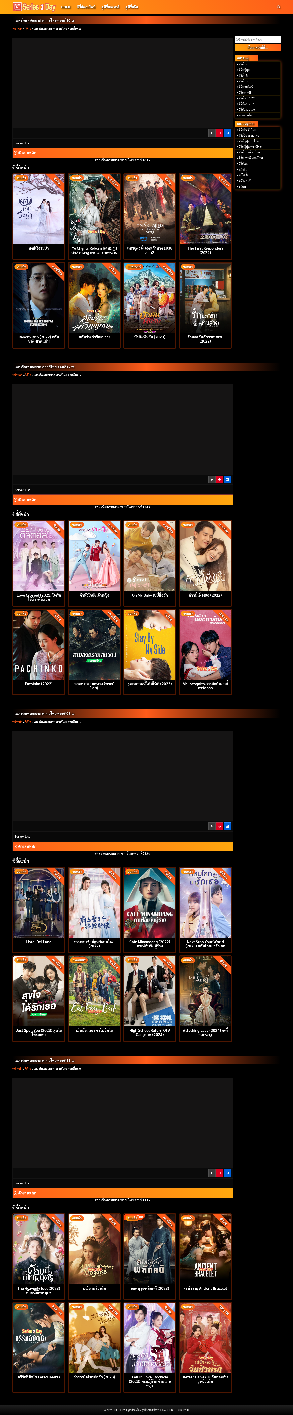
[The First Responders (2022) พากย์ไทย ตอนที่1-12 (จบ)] (205, 209)
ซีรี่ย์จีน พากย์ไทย (249, 135)
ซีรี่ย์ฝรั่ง (243, 75)
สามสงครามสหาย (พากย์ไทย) (94, 685)
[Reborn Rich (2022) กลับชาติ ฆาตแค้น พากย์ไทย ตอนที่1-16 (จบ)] (38, 297)
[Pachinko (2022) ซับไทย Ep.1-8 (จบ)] (38, 644)
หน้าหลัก (17, 28)
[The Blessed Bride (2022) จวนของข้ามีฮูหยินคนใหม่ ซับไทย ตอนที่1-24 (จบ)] (94, 902)
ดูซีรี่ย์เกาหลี (110, 7)
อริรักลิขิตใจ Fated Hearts (39, 1376)
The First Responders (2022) (205, 250)
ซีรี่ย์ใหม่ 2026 (247, 109)
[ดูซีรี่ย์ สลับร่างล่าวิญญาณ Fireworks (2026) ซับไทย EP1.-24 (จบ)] (94, 297)
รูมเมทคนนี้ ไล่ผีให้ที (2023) (150, 683)
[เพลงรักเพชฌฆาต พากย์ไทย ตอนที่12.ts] (220, 1173)
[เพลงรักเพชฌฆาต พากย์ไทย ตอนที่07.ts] (212, 826)
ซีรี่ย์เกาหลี (245, 92)
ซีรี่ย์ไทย (243, 163)
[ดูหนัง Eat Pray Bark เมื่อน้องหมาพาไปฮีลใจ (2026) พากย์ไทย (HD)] (94, 991)
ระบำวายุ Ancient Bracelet (205, 1288)
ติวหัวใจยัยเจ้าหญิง (94, 594)
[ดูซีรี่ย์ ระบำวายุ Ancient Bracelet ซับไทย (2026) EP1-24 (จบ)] (205, 1249)
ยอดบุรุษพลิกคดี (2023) (150, 1288)
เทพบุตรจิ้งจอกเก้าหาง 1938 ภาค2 (149, 250)
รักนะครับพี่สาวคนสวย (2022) (205, 338)
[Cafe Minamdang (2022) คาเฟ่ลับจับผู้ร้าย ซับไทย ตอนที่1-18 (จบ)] (149, 902)
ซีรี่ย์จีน (243, 64)
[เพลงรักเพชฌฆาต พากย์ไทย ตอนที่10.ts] (212, 1173)
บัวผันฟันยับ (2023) (149, 336)
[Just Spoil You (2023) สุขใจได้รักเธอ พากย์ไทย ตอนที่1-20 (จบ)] (38, 991)
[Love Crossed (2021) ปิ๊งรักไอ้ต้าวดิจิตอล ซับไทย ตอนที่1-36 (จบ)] (38, 555)
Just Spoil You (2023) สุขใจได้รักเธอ (39, 1032)
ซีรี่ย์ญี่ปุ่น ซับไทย (249, 141)
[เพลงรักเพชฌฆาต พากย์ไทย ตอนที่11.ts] (220, 133)
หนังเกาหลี (245, 180)
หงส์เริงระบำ (39, 247)
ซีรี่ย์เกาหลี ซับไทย (249, 152)
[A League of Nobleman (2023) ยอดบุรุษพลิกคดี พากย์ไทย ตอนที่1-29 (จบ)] (149, 1249)
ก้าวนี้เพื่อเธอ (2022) (205, 594)
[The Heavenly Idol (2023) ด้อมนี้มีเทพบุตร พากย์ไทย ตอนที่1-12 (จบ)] (38, 1249)
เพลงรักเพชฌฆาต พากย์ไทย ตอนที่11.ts (44, 1060)
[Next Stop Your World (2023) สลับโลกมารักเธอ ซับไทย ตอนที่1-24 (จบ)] (205, 902)
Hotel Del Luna (38, 941)
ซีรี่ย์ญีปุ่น (244, 70)
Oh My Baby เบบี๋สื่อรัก (150, 594)
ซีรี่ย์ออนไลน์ (86, 7)
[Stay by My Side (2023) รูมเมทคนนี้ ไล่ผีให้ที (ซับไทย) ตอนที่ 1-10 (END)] (149, 644)
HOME (66, 7)
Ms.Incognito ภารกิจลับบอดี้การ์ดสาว (205, 685)
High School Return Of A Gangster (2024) (149, 1032)
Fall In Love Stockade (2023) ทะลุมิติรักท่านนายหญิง (150, 1381)
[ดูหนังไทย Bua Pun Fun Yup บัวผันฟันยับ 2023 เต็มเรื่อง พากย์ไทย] (149, 297)
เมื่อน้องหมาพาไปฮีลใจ (94, 1030)
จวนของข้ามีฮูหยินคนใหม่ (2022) (94, 943)
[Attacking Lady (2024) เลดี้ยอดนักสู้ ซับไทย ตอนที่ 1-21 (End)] (205, 991)
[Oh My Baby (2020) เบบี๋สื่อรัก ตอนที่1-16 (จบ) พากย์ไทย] (149, 555)
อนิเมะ (242, 186)
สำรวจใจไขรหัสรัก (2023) (94, 1376)
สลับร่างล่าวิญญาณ (94, 336)
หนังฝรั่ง (243, 175)
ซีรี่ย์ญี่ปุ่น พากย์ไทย (250, 146)
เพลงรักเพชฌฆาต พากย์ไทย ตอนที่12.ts (44, 366)
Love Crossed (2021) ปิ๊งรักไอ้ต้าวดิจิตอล (39, 597)
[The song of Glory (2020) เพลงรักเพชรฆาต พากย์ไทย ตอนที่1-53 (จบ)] (228, 133)
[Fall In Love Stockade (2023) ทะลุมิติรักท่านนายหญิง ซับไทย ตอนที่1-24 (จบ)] (149, 1337)
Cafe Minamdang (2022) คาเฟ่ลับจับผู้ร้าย (149, 943)
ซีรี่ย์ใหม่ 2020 (247, 98)
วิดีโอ (28, 28)
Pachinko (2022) (39, 683)
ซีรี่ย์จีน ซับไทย (247, 130)
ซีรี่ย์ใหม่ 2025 (247, 104)
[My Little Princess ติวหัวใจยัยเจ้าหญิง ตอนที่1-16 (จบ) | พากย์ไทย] (94, 555)
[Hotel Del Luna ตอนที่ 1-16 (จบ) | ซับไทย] (38, 902)
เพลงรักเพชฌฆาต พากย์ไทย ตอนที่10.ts (44, 20)
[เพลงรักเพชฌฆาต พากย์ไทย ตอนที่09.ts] (212, 133)
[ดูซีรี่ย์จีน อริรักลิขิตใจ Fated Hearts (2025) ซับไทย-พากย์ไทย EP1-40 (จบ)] (38, 1337)
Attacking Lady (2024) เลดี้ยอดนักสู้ (205, 1032)
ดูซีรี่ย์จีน (131, 7)
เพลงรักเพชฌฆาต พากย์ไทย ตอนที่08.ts (44, 713)
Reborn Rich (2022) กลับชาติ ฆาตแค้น (39, 338)
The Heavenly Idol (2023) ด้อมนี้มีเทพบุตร (38, 1290)
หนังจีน (243, 169)
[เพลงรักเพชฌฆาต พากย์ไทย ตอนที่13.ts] (220, 479)
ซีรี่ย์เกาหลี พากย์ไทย (251, 158)
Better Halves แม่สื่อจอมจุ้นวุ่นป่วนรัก (205, 1378)
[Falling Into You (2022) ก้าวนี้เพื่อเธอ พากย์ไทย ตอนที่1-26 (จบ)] (205, 555)
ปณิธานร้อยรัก (94, 1288)
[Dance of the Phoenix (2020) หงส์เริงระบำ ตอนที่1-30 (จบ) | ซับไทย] (38, 209)
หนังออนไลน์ (246, 115)
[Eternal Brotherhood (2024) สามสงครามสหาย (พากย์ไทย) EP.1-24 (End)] (94, 644)
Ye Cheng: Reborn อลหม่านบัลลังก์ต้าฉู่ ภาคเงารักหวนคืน (94, 250)
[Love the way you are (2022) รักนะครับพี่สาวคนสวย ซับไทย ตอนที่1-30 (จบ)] (205, 297)
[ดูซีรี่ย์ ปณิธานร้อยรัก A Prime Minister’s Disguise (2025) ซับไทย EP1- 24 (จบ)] (94, 1249)
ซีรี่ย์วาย (243, 81)
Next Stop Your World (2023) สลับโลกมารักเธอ (205, 943)
